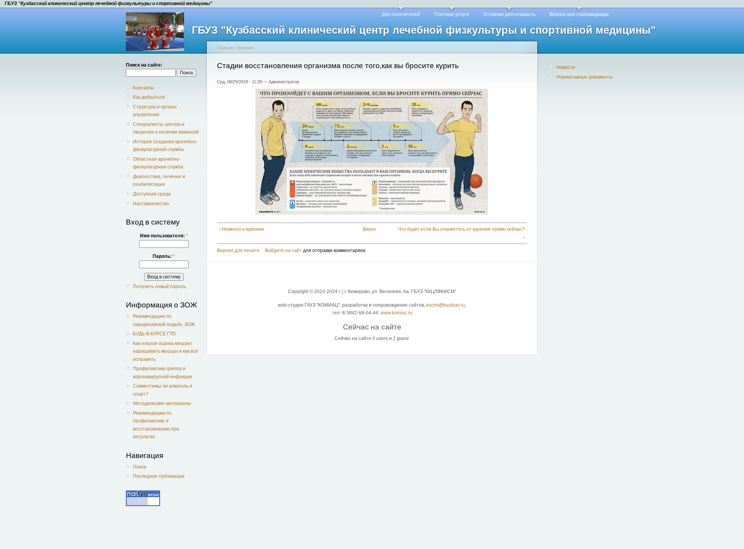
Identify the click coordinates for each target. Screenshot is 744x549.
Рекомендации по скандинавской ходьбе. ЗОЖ (164, 320)
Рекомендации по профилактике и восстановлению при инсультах (156, 424)
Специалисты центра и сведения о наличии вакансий (166, 128)
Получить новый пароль (159, 286)
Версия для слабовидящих (579, 14)
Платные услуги (451, 14)
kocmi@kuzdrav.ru (445, 305)
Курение (245, 47)
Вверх (369, 229)
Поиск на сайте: (144, 65)
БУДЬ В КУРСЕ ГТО (154, 333)
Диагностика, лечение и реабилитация (159, 180)
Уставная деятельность (509, 14)
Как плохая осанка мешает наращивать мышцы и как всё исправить (165, 351)
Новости (565, 67)
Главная (225, 47)
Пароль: (164, 256)
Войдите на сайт (283, 250)
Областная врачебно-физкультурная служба (158, 163)
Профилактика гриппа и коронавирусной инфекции (162, 372)
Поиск (139, 467)
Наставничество (151, 203)
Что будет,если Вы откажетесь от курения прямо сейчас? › (461, 233)
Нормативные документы (584, 77)
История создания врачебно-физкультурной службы (165, 145)
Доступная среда (152, 194)
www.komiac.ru (396, 313)
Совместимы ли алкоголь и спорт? (162, 389)
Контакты (143, 88)
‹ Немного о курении (241, 229)
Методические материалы (162, 403)
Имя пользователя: (164, 235)
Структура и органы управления (155, 110)
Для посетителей (401, 14)
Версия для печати (238, 250)
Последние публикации (158, 476)
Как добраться (149, 97)
